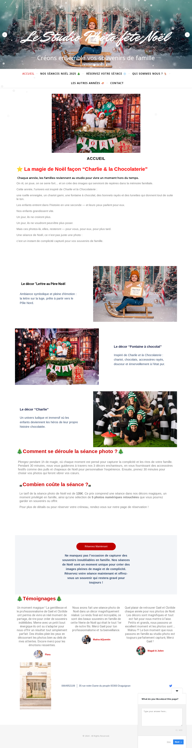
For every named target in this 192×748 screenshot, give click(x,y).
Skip (169, 742)
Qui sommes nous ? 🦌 (149, 73)
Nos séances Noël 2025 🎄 (60, 73)
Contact (117, 83)
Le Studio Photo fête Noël (96, 36)
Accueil (28, 73)
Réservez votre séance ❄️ (106, 73)
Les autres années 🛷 (87, 83)
